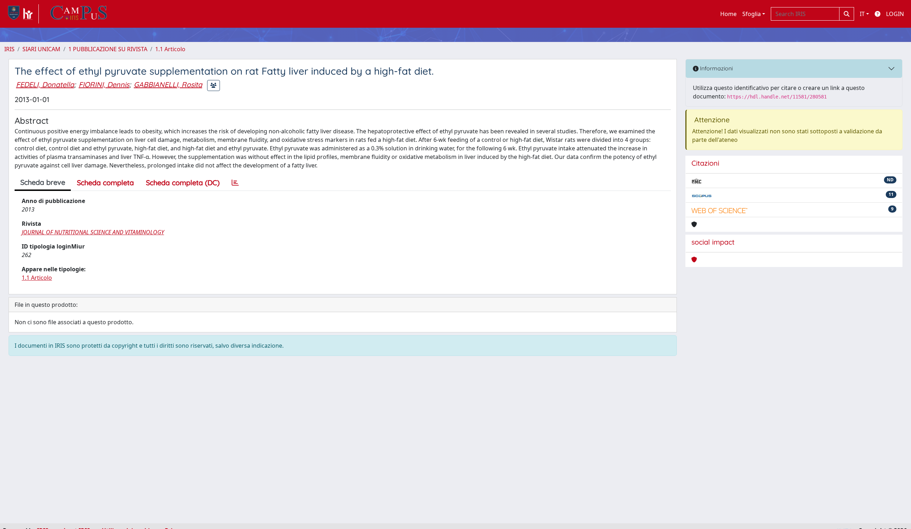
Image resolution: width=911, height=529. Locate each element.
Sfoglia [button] (751, 14)
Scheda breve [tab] (42, 182)
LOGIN (895, 14)
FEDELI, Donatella (45, 84)
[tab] (235, 182)
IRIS (9, 49)
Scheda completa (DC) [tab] (183, 182)
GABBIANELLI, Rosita (168, 84)
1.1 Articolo (170, 49)
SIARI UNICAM (41, 49)
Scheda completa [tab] (105, 182)
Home (728, 14)
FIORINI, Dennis (104, 84)
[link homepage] (21, 13)
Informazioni (716, 68)
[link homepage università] (78, 13)
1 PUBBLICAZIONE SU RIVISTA (107, 49)
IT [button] (862, 14)
